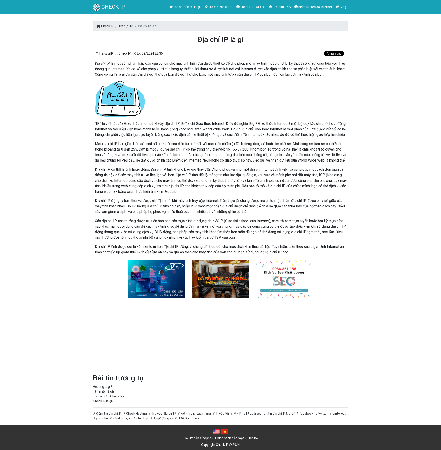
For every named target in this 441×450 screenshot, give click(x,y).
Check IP (112, 7)
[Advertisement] (220, 336)
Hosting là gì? (102, 387)
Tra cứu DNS (281, 7)
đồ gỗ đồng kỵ (163, 418)
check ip (142, 418)
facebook (306, 413)
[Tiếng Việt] (224, 431)
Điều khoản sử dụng (197, 438)
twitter (323, 413)
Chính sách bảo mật (229, 438)
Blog (342, 7)
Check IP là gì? (103, 401)
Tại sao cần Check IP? (108, 396)
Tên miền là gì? (103, 391)
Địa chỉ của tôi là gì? (187, 7)
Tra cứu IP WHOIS (252, 7)
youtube (102, 418)
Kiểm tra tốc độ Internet (315, 7)
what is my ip (122, 418)
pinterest (339, 413)
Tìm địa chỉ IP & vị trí (280, 413)
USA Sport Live (188, 418)
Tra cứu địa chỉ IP (220, 7)
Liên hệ (253, 438)
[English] (216, 431)
